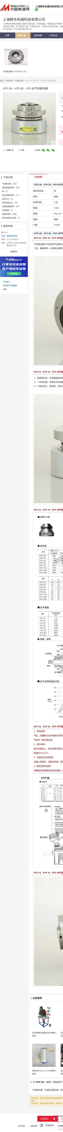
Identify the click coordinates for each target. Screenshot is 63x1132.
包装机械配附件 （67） (11, 206)
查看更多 (13, 251)
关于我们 (21, 1126)
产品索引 (6, 282)
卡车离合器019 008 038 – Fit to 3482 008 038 (21, 71)
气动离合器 (18, 80)
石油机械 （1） (8, 210)
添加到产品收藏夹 (10, 285)
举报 (22, 150)
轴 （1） (5, 191)
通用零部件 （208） (10, 214)
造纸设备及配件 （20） (11, 187)
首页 (2, 80)
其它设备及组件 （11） (11, 195)
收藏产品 (9, 150)
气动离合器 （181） (10, 184)
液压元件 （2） (8, 199)
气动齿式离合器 (51, 1089)
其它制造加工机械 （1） (11, 218)
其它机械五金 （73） (10, 203)
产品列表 (8, 80)
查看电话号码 (12, 236)
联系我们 (34, 1126)
